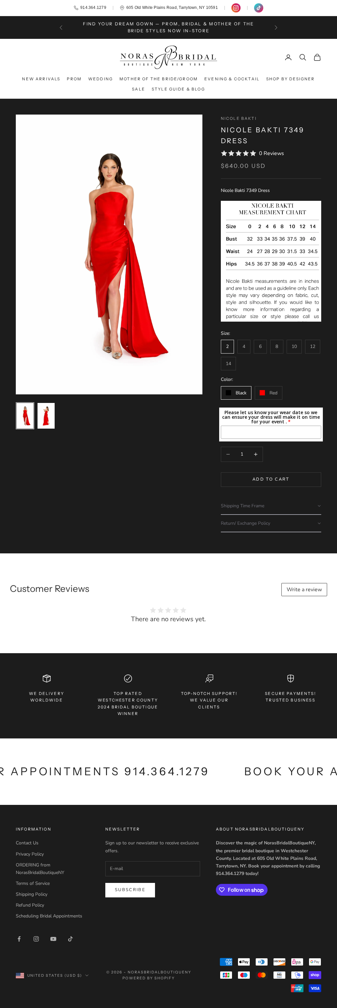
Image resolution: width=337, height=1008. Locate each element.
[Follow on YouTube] (53, 939)
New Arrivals (41, 78)
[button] (271, 506)
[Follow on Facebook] (19, 939)
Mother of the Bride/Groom (158, 78)
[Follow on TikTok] (70, 939)
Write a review (304, 589)
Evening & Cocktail (232, 78)
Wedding (100, 78)
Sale (138, 89)
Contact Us (27, 843)
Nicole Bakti (239, 118)
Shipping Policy (31, 894)
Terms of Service (33, 883)
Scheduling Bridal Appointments (49, 916)
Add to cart (271, 479)
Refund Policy (30, 905)
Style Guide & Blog (178, 89)
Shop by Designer (290, 78)
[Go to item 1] (25, 415)
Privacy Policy (30, 854)
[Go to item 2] (46, 415)
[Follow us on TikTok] (258, 8)
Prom (74, 78)
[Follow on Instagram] (36, 939)
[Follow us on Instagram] (236, 8)
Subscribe (130, 890)
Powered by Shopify (148, 978)
